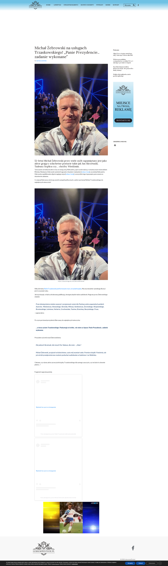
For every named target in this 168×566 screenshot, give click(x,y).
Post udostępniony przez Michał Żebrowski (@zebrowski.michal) (58, 497)
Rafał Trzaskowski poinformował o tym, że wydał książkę (62, 289)
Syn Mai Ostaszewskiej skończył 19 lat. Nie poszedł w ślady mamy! (123, 68)
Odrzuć (141, 563)
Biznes (108, 5)
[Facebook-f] (138, 5)
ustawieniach (75, 564)
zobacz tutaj (86, 172)
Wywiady (99, 5)
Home (48, 5)
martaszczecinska (41, 60)
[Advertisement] (83, 23)
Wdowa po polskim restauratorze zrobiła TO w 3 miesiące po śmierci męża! (123, 61)
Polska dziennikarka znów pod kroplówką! (122, 75)
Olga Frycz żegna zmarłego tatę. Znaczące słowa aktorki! (123, 54)
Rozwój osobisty (87, 5)
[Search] (134, 5)
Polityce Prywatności (55, 564)
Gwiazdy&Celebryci (71, 5)
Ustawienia (152, 563)
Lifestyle (57, 5)
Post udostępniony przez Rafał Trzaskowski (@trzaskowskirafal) (58, 434)
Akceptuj (130, 563)
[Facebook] (115, 145)
